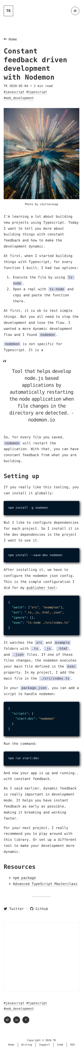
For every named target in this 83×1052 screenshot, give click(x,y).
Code (60, 1044)
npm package (24, 878)
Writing (26, 1044)
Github (40, 909)
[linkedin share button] (16, 1020)
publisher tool (41, 588)
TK (8, 11)
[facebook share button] (26, 1020)
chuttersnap (49, 204)
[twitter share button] (7, 1020)
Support (44, 1044)
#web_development (19, 98)
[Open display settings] (75, 11)
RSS (72, 1044)
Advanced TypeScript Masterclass (45, 884)
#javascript (14, 92)
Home (13, 39)
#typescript (36, 92)
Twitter (15, 909)
